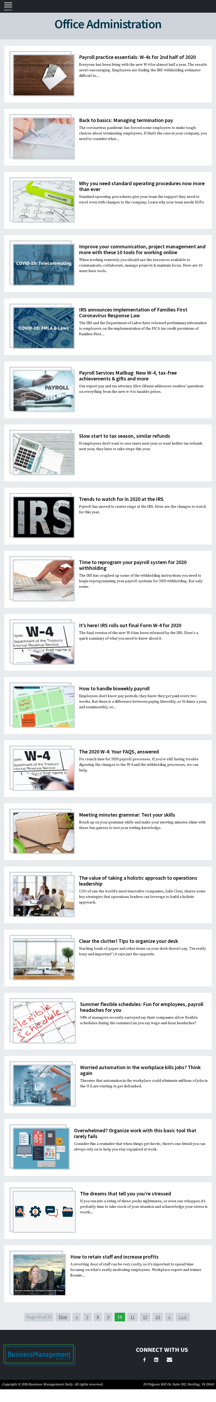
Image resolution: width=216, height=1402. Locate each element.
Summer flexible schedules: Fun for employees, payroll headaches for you (141, 1007)
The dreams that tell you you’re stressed (125, 1193)
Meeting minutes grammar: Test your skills (127, 814)
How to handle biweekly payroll (114, 688)
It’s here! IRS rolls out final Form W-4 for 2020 (130, 625)
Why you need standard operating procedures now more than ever (142, 186)
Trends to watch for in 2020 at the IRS (121, 499)
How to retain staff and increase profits (114, 1256)
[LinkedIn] (156, 1360)
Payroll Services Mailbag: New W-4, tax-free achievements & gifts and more (128, 375)
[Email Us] (169, 1360)
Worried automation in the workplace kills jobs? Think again (140, 1070)
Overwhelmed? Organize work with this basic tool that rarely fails (135, 1133)
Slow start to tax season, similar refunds (124, 435)
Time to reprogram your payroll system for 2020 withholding (132, 565)
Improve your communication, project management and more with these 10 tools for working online (142, 249)
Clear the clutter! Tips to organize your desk (128, 941)
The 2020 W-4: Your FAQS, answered (119, 751)
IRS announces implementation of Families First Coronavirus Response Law (133, 312)
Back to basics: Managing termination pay (126, 120)
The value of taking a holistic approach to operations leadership (138, 880)
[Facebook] (144, 1360)
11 (132, 1317)
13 (158, 1317)
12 (145, 1317)
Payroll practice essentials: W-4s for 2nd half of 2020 (137, 57)
